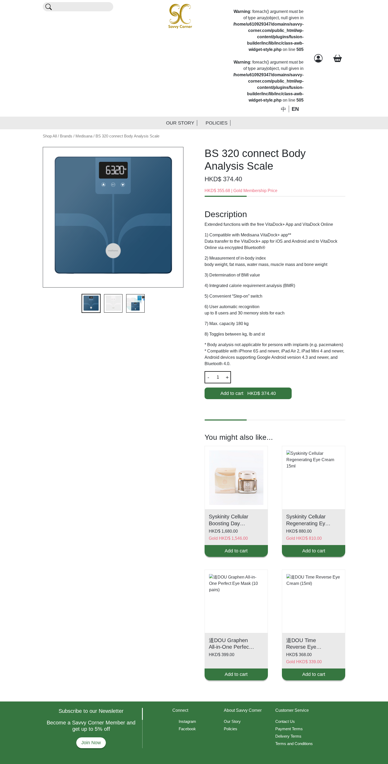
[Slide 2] (113, 303)
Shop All (50, 136)
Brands (66, 136)
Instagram (187, 721)
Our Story (180, 123)
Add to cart (248, 393)
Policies (217, 123)
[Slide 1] (91, 303)
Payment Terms (289, 729)
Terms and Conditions (294, 743)
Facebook (187, 729)
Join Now (91, 742)
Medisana (83, 136)
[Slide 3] (135, 303)
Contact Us (285, 721)
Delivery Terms (288, 736)
